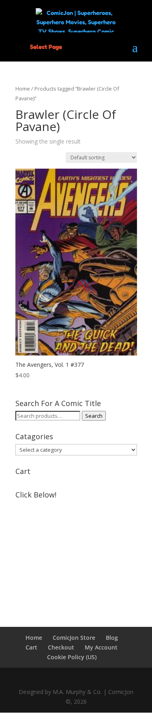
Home (22, 88)
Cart (31, 647)
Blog (112, 637)
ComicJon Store (74, 637)
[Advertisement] (76, 552)
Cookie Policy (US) (71, 657)
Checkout (61, 647)
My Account (101, 647)
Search (94, 415)
